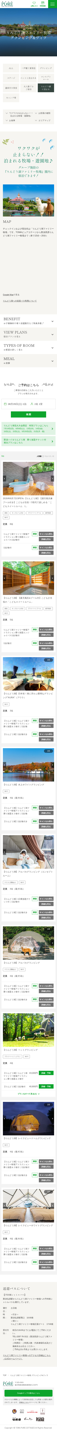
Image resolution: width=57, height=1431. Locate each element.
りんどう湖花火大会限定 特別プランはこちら (26, 428)
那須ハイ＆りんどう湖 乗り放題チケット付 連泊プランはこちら (26, 441)
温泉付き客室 (11, 87)
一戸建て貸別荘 (29, 68)
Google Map (8, 295)
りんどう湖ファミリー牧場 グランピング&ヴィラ (29, 1375)
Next (52, 479)
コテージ (11, 78)
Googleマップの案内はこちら (28, 1393)
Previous (4, 479)
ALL (11, 68)
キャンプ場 (11, 97)
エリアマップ (44, 120)
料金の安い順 (49, 456)
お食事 (12, 120)
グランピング (46, 68)
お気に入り (34, 6)
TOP (4, 1375)
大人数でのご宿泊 (29, 87)
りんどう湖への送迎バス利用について (20, 301)
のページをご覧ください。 (33, 1402)
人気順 (39, 456)
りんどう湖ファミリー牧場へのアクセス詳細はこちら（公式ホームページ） (27, 1357)
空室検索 (43, 6)
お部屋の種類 (44, 113)
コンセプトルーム (46, 78)
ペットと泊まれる (28, 78)
